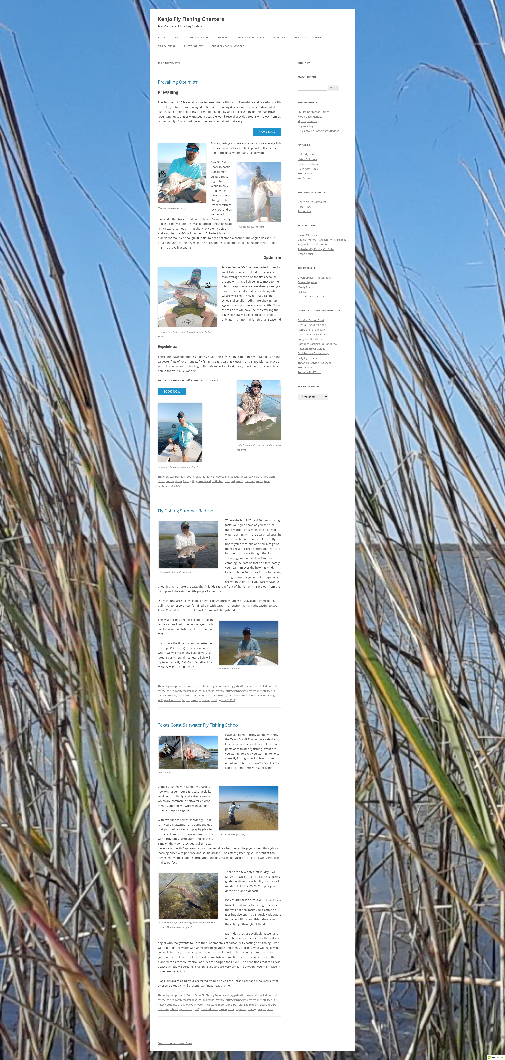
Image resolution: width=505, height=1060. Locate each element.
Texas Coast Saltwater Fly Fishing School (198, 725)
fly (193, 481)
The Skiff (222, 37)
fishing (187, 481)
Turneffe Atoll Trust (309, 372)
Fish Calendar (167, 46)
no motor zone (223, 1004)
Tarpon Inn (304, 211)
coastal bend (189, 691)
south (259, 481)
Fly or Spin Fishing (308, 121)
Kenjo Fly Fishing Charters (191, 18)
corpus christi (206, 691)
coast (178, 691)
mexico (187, 695)
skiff (160, 700)
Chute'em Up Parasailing (312, 202)
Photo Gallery (193, 46)
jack (179, 695)
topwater (204, 700)
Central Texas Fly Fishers (312, 325)
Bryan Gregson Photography (314, 277)
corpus (170, 481)
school (255, 695)
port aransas (200, 695)
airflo (241, 686)
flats (245, 691)
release (222, 695)
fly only (257, 691)
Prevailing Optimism (178, 82)
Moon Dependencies (310, 116)
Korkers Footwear (308, 164)
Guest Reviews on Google (227, 46)
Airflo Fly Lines (306, 154)
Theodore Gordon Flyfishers (314, 363)
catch (271, 476)
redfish (213, 695)
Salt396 (302, 292)
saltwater (244, 695)
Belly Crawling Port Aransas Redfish (318, 131)
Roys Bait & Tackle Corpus (313, 244)
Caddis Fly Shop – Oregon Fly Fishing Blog (322, 239)
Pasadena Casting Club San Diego (317, 344)
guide (266, 691)
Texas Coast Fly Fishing (251, 37)
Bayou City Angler (308, 235)
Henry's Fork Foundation (312, 329)
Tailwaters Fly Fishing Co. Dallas (316, 249)
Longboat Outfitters (310, 339)
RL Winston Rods (308, 168)
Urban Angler (305, 254)
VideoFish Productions (311, 296)
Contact (279, 37)
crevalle (220, 691)
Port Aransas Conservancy (313, 353)
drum (178, 481)
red (233, 481)
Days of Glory (305, 126)
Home (161, 37)
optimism (217, 481)
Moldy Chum (305, 287)
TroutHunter (305, 173)
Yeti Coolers (305, 178)
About (177, 37)
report (239, 481)
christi (161, 481)
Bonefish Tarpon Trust (311, 320)
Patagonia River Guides (311, 348)
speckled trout (172, 700)
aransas (242, 476)
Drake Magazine (307, 282)
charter (169, 691)
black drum (260, 476)
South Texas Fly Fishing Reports (205, 476)
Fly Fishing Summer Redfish (185, 511)
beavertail (251, 686)
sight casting (267, 695)
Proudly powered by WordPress (175, 1043)
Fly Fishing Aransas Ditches (313, 112)
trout (214, 700)
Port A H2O (304, 206)
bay (251, 476)
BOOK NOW (267, 132)
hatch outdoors (167, 695)
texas (267, 481)
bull (275, 686)
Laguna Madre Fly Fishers (313, 334)
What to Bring (199, 37)
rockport (250, 481)
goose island (203, 481)
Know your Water (193, 1004)
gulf (272, 691)
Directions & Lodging (307, 37)
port (227, 481)
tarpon (186, 700)
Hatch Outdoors (307, 159)
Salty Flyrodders (307, 358)
